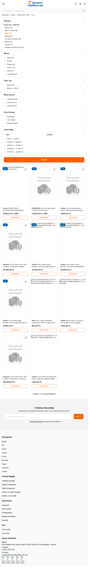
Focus (4, 456)
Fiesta (13, 15)
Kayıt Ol (79, 416)
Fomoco (6, 208)
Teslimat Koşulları (8, 481)
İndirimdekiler (7, 513)
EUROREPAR (36, 208)
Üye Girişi (5, 533)
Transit (4, 471)
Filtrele (44, 160)
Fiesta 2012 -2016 (23, 15)
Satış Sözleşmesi (8, 488)
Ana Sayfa (5, 15)
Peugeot (6, 264)
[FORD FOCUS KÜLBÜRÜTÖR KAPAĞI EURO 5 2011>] (15, 186)
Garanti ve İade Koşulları (11, 492)
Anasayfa (5, 505)
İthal (33, 320)
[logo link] (39, 4)
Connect (5, 468)
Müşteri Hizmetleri (9, 516)
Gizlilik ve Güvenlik (9, 496)
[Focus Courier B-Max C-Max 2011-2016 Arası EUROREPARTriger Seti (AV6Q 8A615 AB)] (44, 186)
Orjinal (62, 208)
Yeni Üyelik (6, 529)
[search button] (83, 10)
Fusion (4, 453)
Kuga (4, 464)
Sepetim (5, 520)
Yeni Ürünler (6, 509)
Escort (4, 441)
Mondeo (5, 460)
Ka (3, 445)
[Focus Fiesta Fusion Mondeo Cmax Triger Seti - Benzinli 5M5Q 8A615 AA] (44, 355)
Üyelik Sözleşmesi (9, 485)
